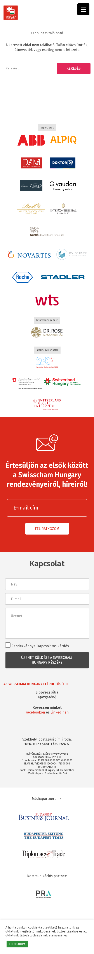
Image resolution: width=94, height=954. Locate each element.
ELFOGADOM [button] (17, 944)
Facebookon (35, 712)
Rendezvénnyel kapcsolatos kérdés (39, 646)
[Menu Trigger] (83, 9)
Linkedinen (59, 712)
